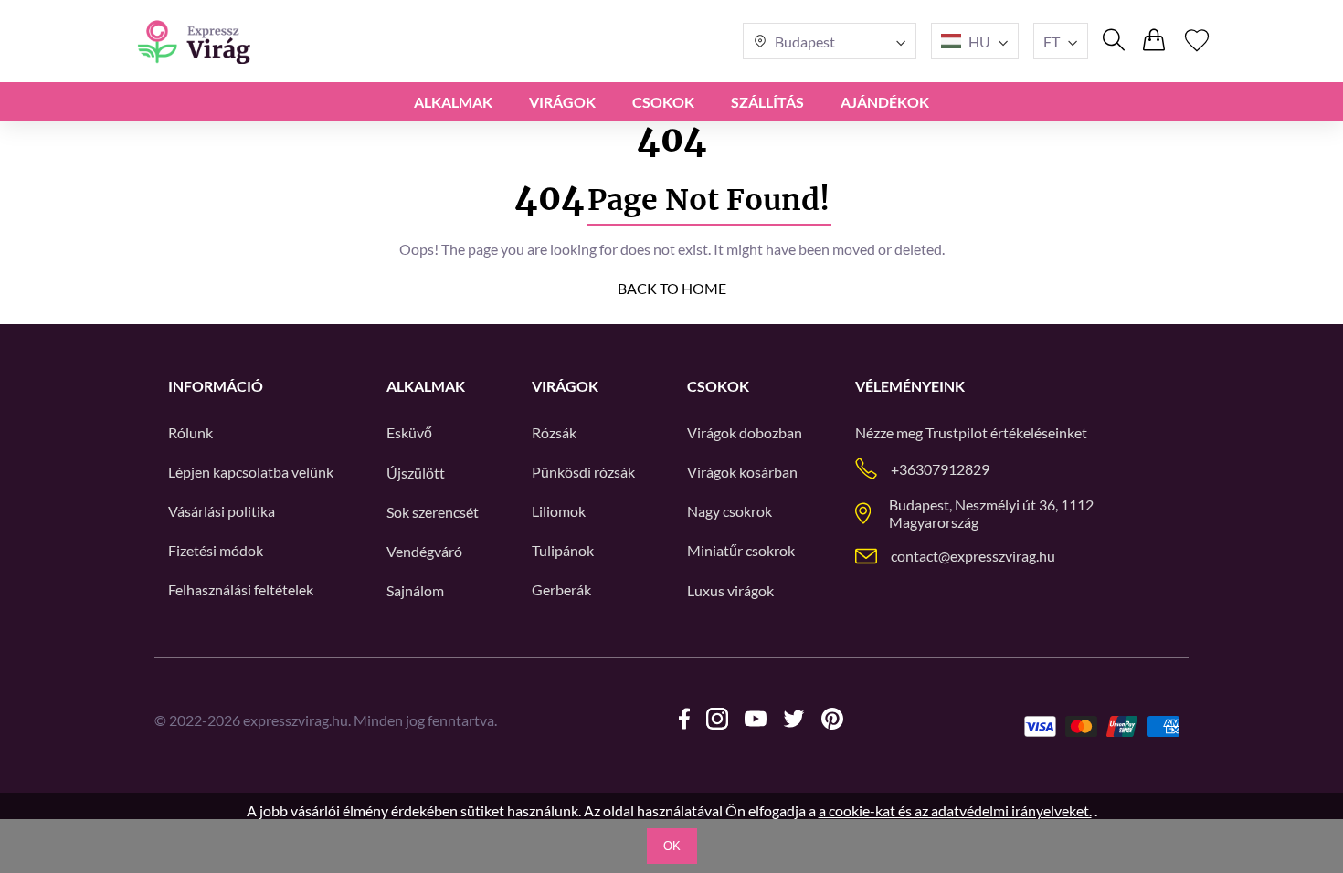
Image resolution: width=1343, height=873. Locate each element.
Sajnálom (415, 590)
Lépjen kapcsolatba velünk (250, 471)
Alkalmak (453, 101)
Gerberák (561, 589)
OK (672, 846)
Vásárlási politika (221, 511)
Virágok (562, 101)
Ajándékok (885, 101)
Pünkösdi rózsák (583, 471)
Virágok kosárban (742, 471)
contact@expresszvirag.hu (973, 555)
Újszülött (415, 472)
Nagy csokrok (729, 511)
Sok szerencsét (432, 512)
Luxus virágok (730, 590)
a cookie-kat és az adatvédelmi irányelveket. (955, 810)
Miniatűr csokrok (741, 550)
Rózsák (554, 432)
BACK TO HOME (672, 288)
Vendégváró (424, 551)
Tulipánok (563, 550)
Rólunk (190, 432)
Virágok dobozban (744, 432)
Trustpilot (956, 432)
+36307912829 (940, 469)
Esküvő (409, 432)
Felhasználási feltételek (240, 589)
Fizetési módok (215, 550)
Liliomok (559, 511)
